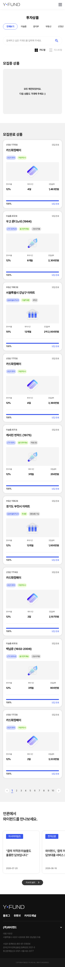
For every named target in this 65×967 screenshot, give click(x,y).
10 (53, 790)
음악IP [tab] (36, 26)
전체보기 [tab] (10, 26)
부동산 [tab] (48, 26)
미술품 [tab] (24, 26)
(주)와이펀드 (10, 927)
